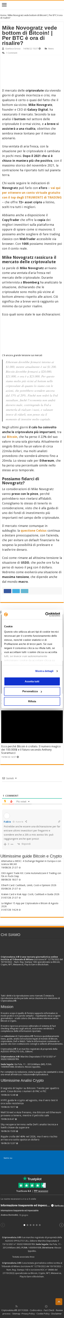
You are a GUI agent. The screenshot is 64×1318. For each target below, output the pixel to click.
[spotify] (42, 1306)
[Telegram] (47, 1306)
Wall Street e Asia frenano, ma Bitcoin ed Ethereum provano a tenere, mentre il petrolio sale (31, 1114)
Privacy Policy (28, 1313)
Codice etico (36, 1310)
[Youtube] (35, 1306)
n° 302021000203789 (24, 1244)
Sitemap (16, 1313)
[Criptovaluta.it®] (32, 5)
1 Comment (11, 53)
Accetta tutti (32, 681)
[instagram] (38, 1306)
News (51, 48)
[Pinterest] (27, 1306)
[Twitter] (23, 1306)
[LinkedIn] (31, 1306)
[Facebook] (20, 1306)
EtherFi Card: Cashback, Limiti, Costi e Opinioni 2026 (28, 885)
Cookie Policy (43, 1313)
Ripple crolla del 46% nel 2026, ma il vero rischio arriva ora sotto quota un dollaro (29, 1138)
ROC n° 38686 (47, 1269)
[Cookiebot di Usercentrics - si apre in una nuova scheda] (45, 614)
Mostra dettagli (44, 671)
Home (3, 15)
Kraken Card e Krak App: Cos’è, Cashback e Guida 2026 (30, 894)
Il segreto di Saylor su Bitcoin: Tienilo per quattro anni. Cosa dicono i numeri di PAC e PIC (30, 1090)
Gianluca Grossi (12, 48)
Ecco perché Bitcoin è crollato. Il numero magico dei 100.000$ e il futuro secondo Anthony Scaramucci (31, 750)
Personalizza (30, 691)
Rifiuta (32, 701)
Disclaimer (56, 1313)
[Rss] (16, 1306)
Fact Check (49, 1310)
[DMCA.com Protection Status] (32, 1291)
